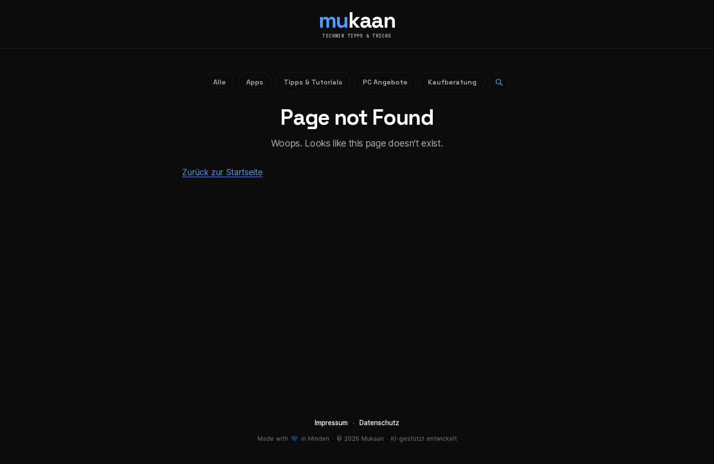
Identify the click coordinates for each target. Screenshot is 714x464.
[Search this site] (499, 82)
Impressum (331, 423)
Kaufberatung (452, 82)
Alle (219, 82)
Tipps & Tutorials (313, 82)
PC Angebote (385, 82)
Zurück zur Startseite (222, 172)
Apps (254, 82)
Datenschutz (379, 423)
